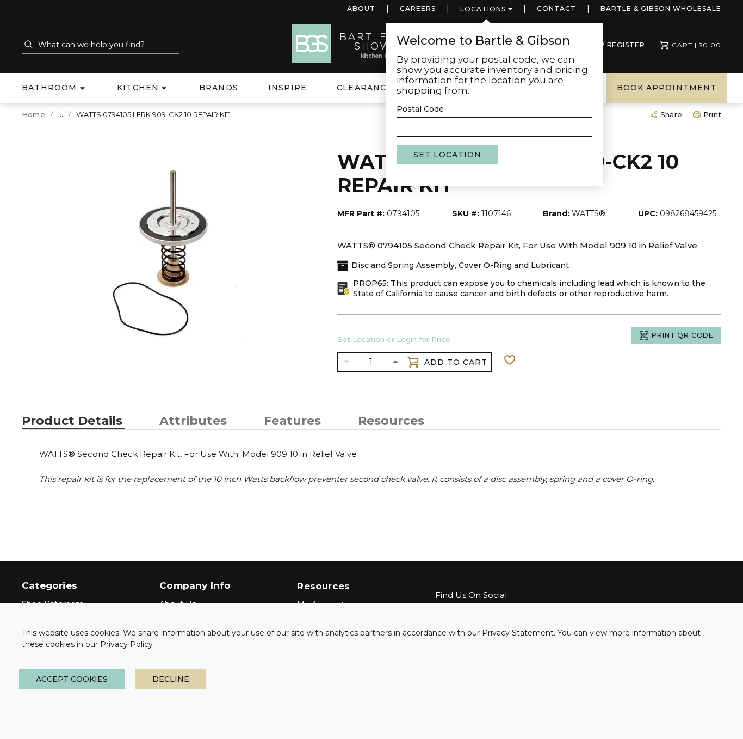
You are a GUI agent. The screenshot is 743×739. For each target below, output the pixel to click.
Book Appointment (666, 88)
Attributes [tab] (193, 421)
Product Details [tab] (72, 421)
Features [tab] (292, 421)
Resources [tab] (391, 421)
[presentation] (73, 421)
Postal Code (420, 109)
